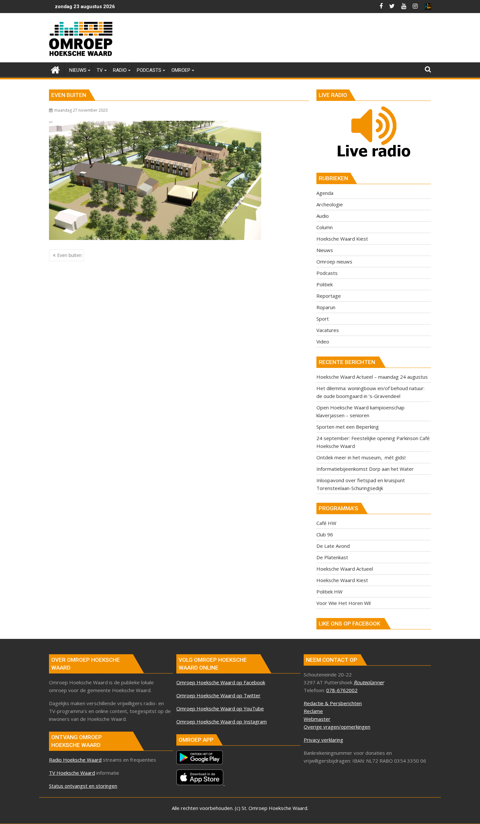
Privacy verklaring (323, 740)
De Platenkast (332, 557)
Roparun (325, 307)
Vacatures (327, 330)
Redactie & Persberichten (333, 703)
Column (324, 227)
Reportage (328, 296)
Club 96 (324, 534)
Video (322, 341)
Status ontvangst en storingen (83, 786)
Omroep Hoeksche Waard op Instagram (221, 721)
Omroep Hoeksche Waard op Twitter (218, 695)
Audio (322, 216)
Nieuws (324, 250)
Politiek (324, 284)
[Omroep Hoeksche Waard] (55, 69)
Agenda (324, 193)
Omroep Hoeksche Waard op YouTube (220, 708)
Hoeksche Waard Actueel (344, 568)
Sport (322, 318)
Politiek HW (329, 591)
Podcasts (327, 273)
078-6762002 (342, 690)
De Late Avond (333, 546)
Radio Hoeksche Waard (75, 759)
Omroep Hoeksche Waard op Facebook (220, 682)
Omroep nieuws (334, 261)
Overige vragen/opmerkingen (337, 726)
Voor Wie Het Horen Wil (343, 603)
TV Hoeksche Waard (72, 772)
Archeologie (329, 204)
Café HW (326, 523)
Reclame (313, 711)
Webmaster (317, 719)
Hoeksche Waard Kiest (342, 238)
